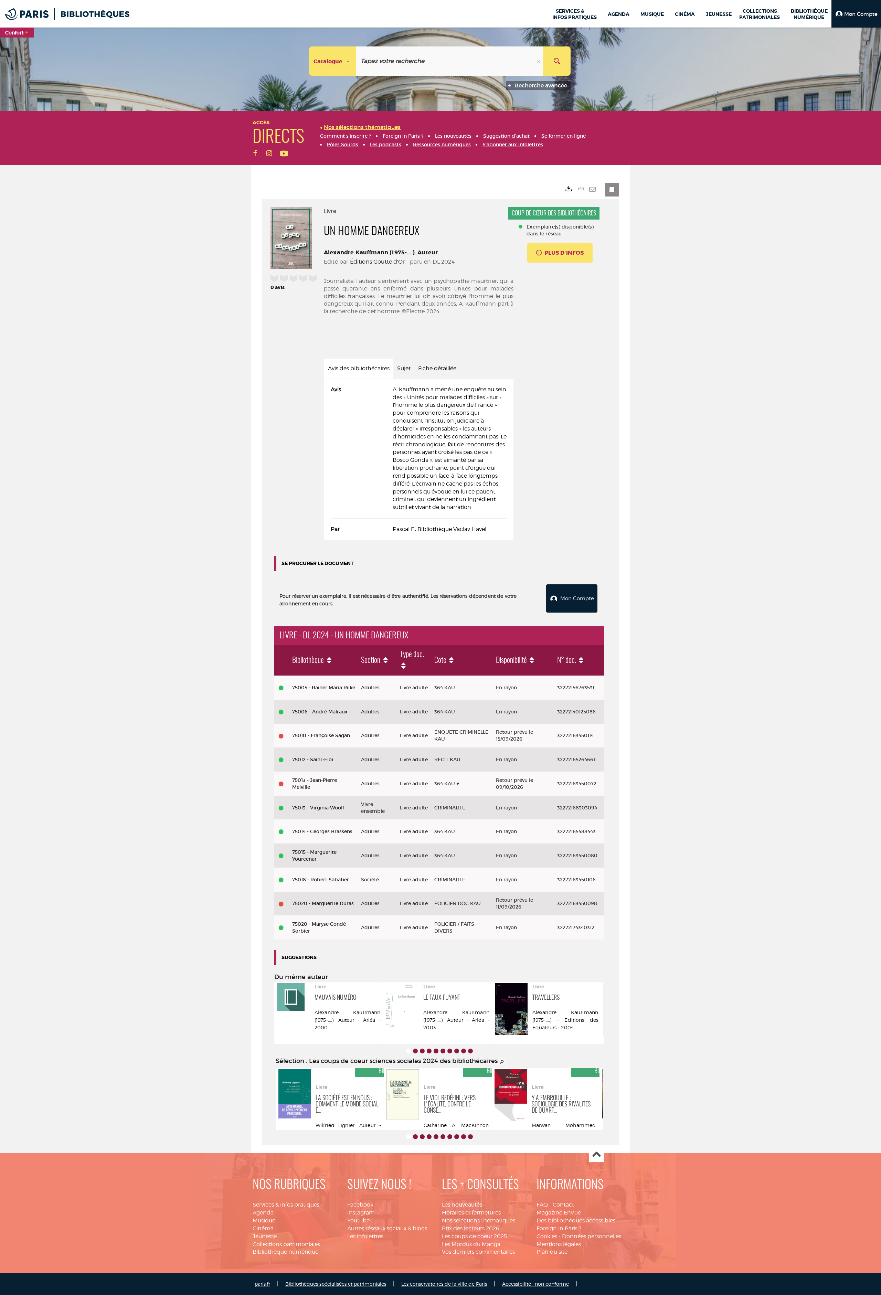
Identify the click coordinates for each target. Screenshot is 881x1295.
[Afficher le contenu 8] (456, 1051)
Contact (563, 1204)
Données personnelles (591, 1236)
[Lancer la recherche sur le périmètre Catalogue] (557, 61)
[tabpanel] (419, 459)
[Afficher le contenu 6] (442, 1051)
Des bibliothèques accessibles (576, 1220)
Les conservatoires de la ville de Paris (444, 1284)
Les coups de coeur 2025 (474, 1236)
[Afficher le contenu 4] (429, 1051)
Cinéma (263, 1228)
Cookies (547, 1236)
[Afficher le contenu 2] (415, 1051)
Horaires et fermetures (471, 1212)
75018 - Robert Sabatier (320, 880)
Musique (264, 1220)
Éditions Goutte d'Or (377, 261)
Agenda (263, 1212)
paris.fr (262, 1284)
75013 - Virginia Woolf (318, 808)
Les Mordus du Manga (471, 1244)
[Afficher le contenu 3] (422, 1051)
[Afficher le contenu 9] (463, 1051)
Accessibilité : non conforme (535, 1284)
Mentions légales (559, 1244)
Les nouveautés (462, 1204)
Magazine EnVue (559, 1212)
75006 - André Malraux (320, 712)
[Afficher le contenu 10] (470, 1051)
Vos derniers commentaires (478, 1252)
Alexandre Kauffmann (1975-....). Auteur (381, 252)
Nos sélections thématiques (478, 1220)
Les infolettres (365, 1236)
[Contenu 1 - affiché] (408, 1051)
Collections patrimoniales (286, 1244)
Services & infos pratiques (286, 1204)
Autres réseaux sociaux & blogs (387, 1228)
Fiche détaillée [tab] (437, 368)
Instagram (361, 1212)
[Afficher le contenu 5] (436, 1051)
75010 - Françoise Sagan (321, 735)
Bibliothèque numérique (285, 1252)
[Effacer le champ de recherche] (539, 61)
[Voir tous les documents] (502, 1062)
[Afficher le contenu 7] (449, 1051)
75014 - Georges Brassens (322, 831)
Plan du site (552, 1252)
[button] (856, 14)
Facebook (360, 1204)
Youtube (358, 1220)
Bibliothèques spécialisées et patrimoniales (335, 1284)
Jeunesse (265, 1236)
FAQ (542, 1204)
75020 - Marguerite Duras (323, 903)
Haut (596, 1154)
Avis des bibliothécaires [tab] (359, 368)
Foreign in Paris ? (559, 1228)
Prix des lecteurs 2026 (470, 1228)
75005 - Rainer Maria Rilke (323, 687)
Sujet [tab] (404, 368)
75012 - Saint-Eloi (312, 759)
